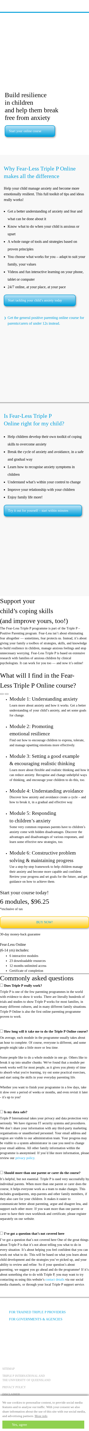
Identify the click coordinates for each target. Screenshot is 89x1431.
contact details (54, 1279)
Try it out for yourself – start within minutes (38, 510)
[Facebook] (7, 1337)
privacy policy (24, 1158)
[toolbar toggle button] (12, 5)
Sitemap (8, 1368)
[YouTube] (20, 1337)
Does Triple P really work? (23, 985)
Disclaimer (11, 1394)
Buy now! (44, 922)
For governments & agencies (35, 1319)
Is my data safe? (15, 1112)
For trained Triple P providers (37, 1312)
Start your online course (25, 131)
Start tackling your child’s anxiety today (35, 300)
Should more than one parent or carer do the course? (42, 1173)
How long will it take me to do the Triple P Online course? (46, 1031)
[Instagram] (33, 1337)
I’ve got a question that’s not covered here (34, 1233)
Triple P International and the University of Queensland (26, 1378)
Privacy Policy (14, 1387)
